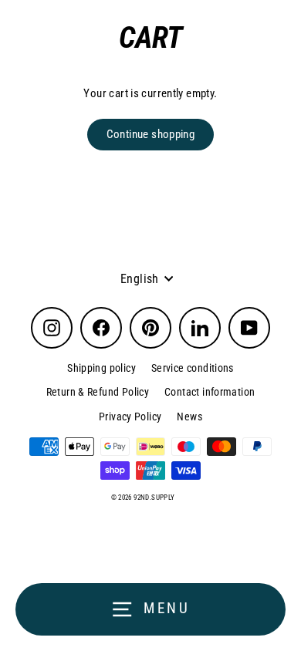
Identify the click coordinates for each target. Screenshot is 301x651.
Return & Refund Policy (97, 392)
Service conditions (192, 368)
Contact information (209, 392)
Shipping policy (101, 368)
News (189, 416)
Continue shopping (151, 134)
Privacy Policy (130, 416)
